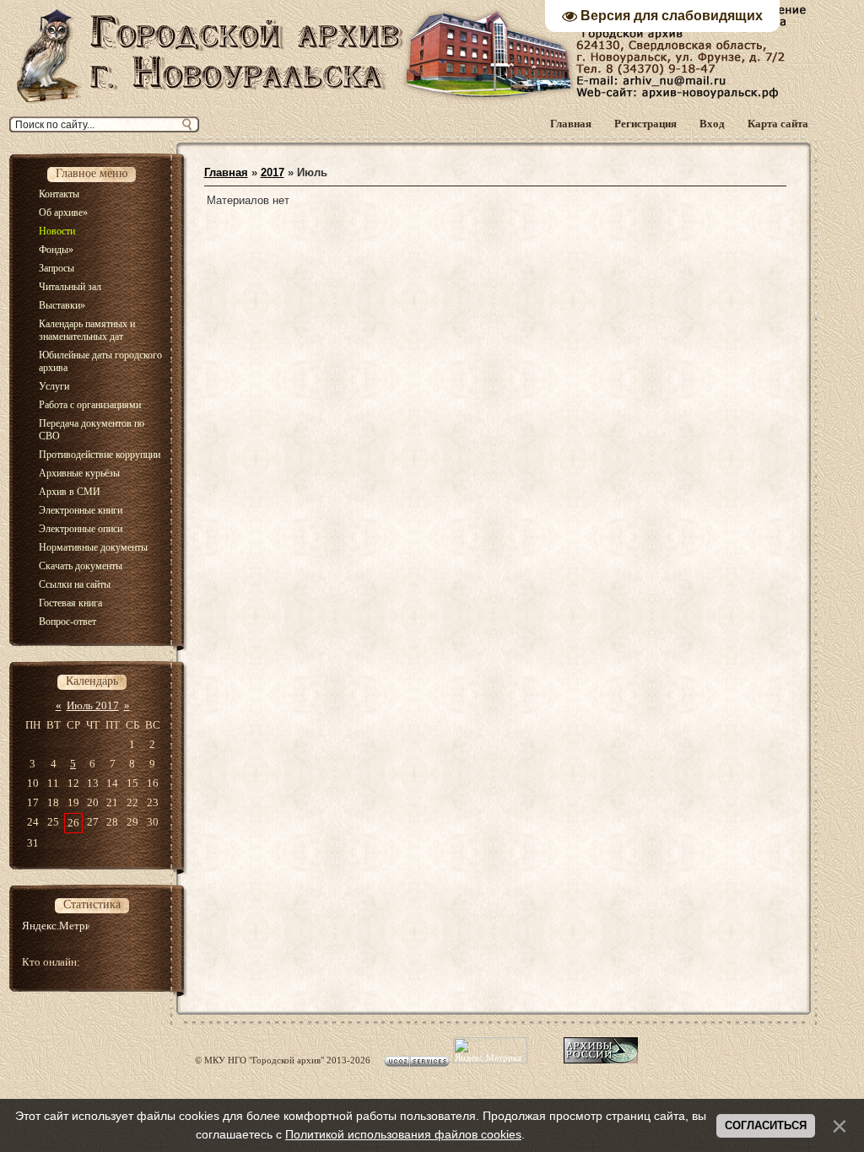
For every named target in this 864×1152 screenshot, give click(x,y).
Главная (226, 172)
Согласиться (766, 1125)
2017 (272, 172)
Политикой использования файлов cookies (403, 1134)
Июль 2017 (93, 705)
